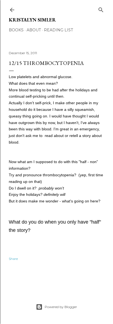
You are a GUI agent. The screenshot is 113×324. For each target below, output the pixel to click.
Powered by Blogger (61, 307)
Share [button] (13, 259)
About (34, 30)
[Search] (101, 8)
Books (16, 30)
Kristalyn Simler (32, 20)
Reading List (58, 30)
